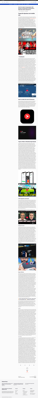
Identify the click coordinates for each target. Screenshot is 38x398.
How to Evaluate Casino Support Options (29, 383)
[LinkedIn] (34, 365)
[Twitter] (25, 365)
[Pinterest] (29, 365)
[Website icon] (27, 371)
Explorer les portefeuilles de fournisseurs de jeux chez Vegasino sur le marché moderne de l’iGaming (7, 384)
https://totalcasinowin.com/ (33, 18)
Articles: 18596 (27, 372)
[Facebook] (20, 365)
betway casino (23, 67)
